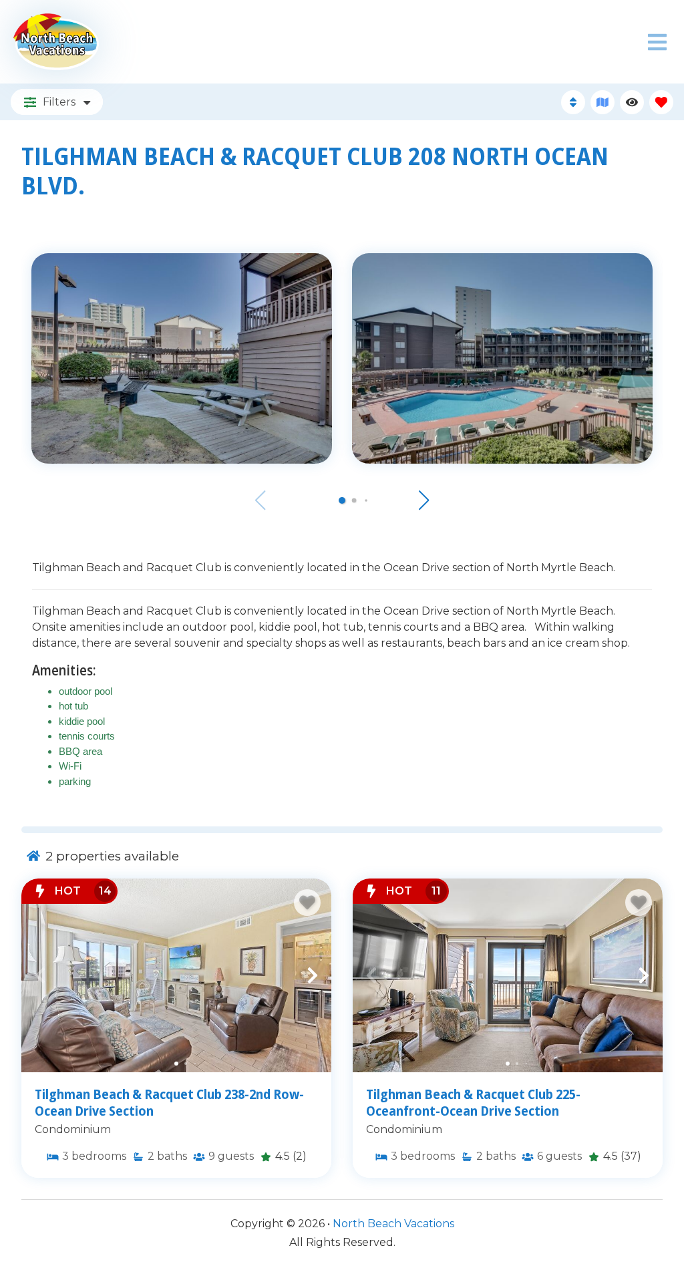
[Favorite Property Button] (307, 902)
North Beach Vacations (393, 1223)
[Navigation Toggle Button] (657, 42)
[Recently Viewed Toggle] (632, 102)
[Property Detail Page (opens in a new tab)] (176, 975)
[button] (342, 500)
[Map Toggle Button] (602, 102)
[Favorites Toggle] (661, 102)
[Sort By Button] (573, 102)
